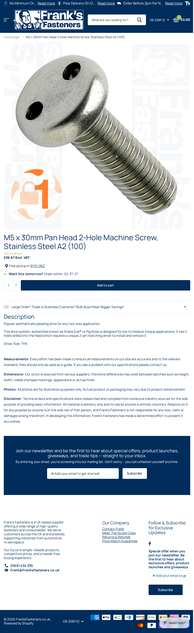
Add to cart (103, 281)
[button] (17, 278)
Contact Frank (111, 525)
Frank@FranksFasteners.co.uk (34, 566)
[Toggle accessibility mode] (184, 3)
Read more (45, 3)
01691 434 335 (21, 562)
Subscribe (133, 469)
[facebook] (147, 540)
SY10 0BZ (37, 262)
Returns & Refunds (115, 533)
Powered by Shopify (18, 619)
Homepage (12, 37)
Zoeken (135, 19)
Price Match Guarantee (118, 537)
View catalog (6, 20)
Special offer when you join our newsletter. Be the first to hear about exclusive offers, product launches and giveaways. (166, 556)
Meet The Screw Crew (117, 529)
